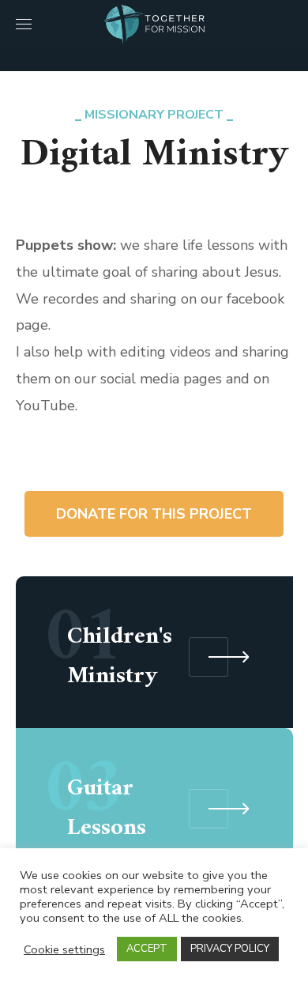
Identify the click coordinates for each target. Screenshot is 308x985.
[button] (286, 23)
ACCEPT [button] (146, 949)
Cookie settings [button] (64, 949)
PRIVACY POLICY (229, 949)
